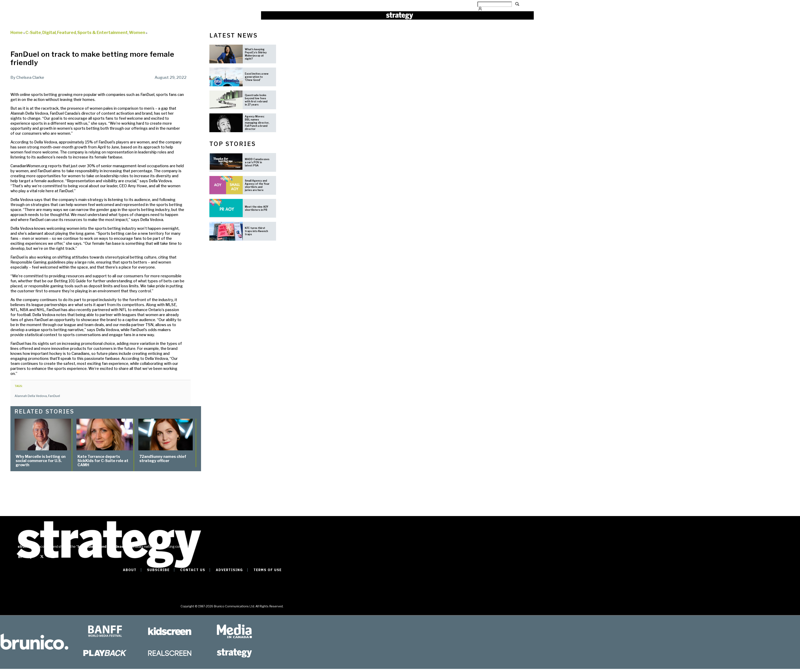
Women (137, 32)
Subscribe (158, 570)
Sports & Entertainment (102, 32)
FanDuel (54, 396)
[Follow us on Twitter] (42, 558)
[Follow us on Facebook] (31, 558)
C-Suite (33, 32)
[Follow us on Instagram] (53, 558)
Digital (49, 32)
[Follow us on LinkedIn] (20, 558)
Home (16, 32)
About (129, 570)
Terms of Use (268, 570)
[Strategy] (399, 15)
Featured (66, 32)
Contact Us (192, 570)
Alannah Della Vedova (31, 396)
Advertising (229, 570)
